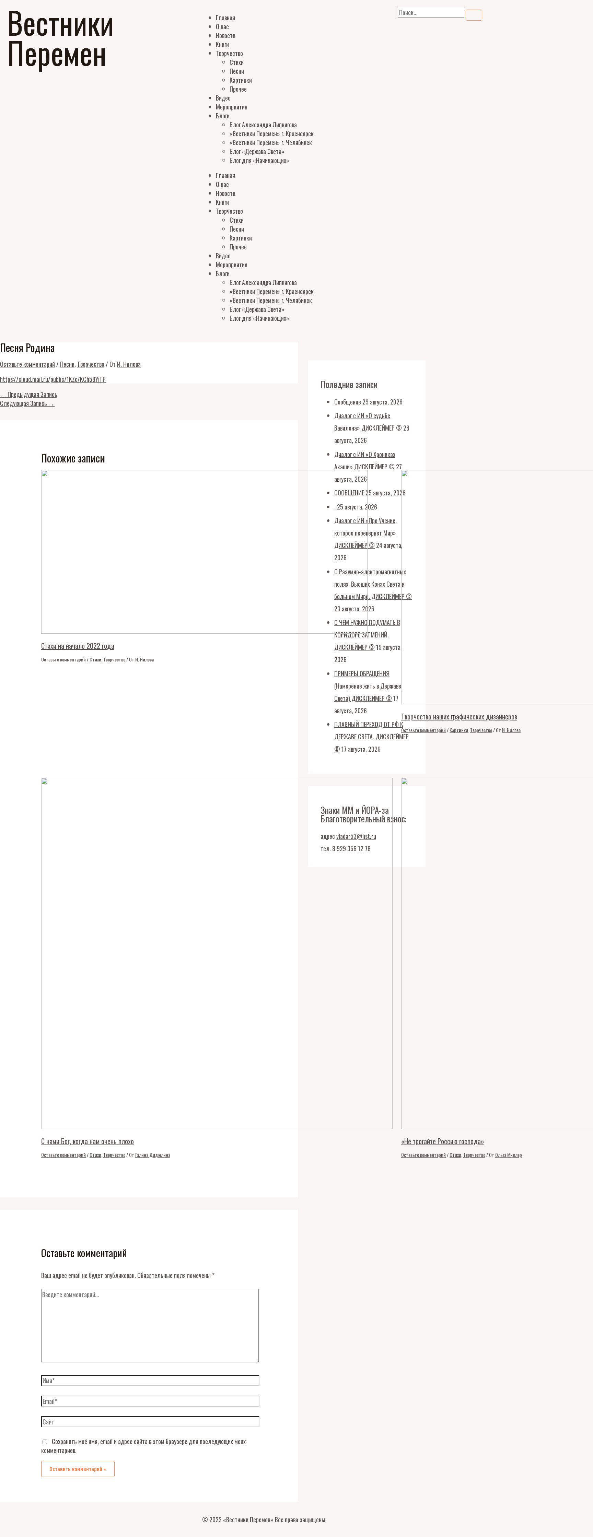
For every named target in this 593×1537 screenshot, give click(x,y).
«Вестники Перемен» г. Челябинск (271, 142)
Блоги (223, 115)
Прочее (238, 88)
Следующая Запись (27, 403)
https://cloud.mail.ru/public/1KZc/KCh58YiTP (53, 379)
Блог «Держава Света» (257, 151)
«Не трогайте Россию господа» (442, 1141)
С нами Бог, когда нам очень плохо (87, 1141)
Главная (225, 17)
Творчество (229, 53)
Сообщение (347, 401)
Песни (237, 71)
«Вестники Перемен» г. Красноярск (272, 133)
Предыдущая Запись (28, 394)
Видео (223, 97)
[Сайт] (150, 1422)
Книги (222, 44)
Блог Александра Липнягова (263, 124)
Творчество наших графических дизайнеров (459, 716)
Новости (225, 35)
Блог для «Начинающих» (259, 160)
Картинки (241, 79)
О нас (222, 26)
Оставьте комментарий (27, 364)
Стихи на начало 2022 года (77, 646)
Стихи (237, 62)
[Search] (474, 15)
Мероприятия (231, 106)
